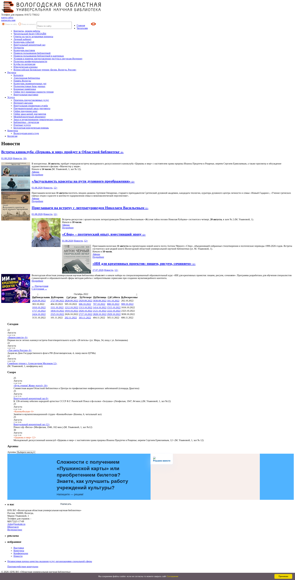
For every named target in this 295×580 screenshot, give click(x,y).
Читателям (82, 28)
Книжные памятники (25, 89)
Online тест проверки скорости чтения (33, 92)
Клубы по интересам (24, 64)
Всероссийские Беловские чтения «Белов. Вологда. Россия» (45, 69)
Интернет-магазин (23, 103)
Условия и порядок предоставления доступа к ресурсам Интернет (48, 58)
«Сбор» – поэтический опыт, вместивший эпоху (104, 234)
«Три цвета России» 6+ (19, 350)
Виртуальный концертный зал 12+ (32, 424)
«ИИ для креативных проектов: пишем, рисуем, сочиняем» (144, 264)
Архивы (11, 452)
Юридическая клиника (25, 67)
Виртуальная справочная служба (31, 105)
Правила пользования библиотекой (32, 53)
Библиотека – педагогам (26, 122)
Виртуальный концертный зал (29, 44)
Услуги (11, 97)
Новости (17, 158)
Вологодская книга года (26, 133)
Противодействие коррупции (22, 566)
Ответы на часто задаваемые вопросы (33, 36)
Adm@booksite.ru (16, 524)
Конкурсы (12, 130)
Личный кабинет (22, 39)
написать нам (8, 20)
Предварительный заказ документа (32, 108)
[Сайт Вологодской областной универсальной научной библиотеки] (51, 12)
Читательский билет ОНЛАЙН (30, 33)
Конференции (21, 553)
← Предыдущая (40, 286)
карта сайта (7, 17)
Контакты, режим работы (27, 31)
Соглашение (172, 576)
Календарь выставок (24, 50)
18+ (25, 158)
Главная (81, 25)
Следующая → (39, 289)
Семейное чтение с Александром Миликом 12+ (32, 363)
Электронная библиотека (27, 78)
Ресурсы (11, 72)
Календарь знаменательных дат (30, 83)
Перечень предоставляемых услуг (31, 100)
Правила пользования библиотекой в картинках (39, 56)
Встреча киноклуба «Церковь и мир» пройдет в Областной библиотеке (62, 152)
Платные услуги (22, 125)
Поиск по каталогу (29, 24)
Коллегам (12, 136)
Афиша (35, 172)
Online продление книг (26, 111)
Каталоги (18, 75)
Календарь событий (24, 42)
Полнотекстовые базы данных (29, 86)
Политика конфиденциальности (30, 61)
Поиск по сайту (11, 24)
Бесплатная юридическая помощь (31, 127)
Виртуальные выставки (26, 94)
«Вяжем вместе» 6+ (17, 337)
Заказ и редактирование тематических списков (38, 119)
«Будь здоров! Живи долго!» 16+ (31, 385)
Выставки (19, 547)
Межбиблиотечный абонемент (30, 116)
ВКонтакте (13, 527)
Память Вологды (22, 80)
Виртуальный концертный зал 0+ (31, 398)
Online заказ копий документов (30, 114)
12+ (55, 187)
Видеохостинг (14, 529)
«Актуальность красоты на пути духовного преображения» (83, 181)
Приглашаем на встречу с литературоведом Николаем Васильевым (90, 208)
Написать (65, 504)
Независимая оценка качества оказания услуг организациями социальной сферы (49, 561)
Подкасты (19, 47)
